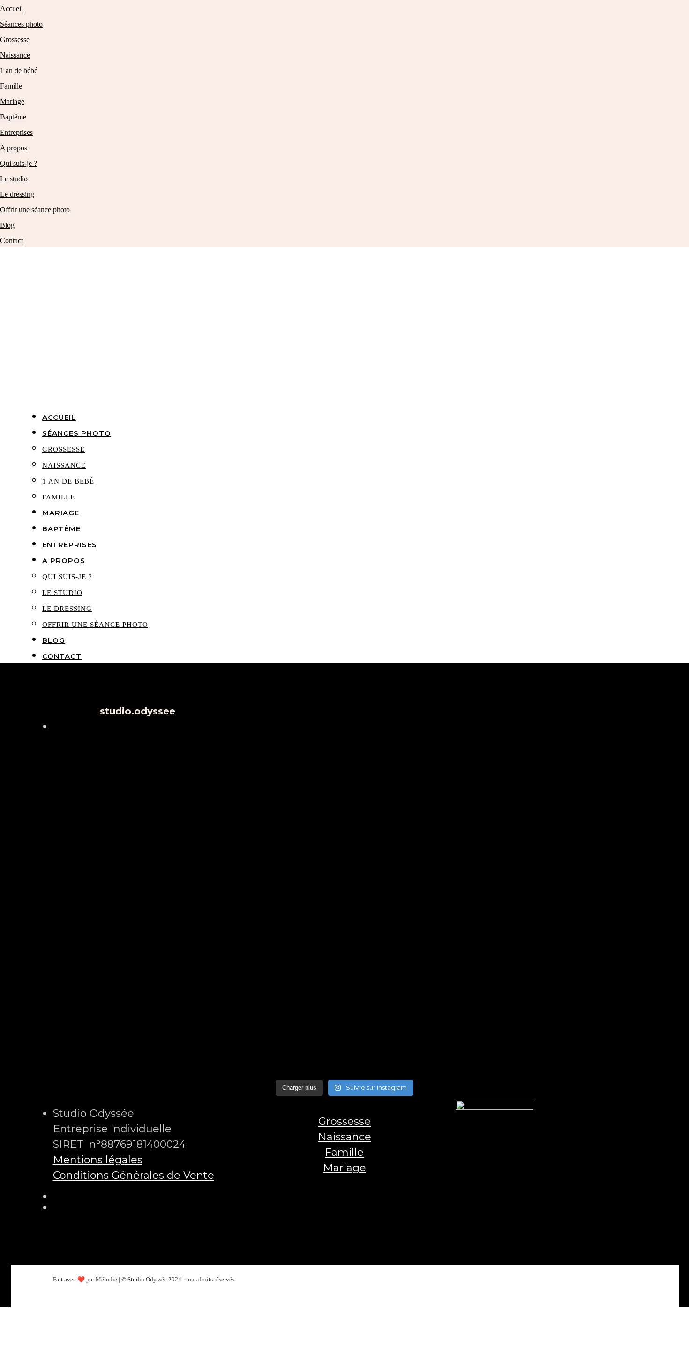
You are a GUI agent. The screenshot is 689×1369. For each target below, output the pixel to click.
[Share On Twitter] (1, 1330)
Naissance (15, 55)
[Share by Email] (1, 1361)
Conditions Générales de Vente (133, 1175)
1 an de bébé (18, 70)
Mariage (12, 101)
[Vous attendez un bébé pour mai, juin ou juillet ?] (540, 1018)
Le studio (14, 179)
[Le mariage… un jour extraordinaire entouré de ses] (148, 794)
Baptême (13, 117)
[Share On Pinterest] (1, 1345)
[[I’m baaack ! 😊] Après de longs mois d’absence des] (344, 1018)
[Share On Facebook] (1, 1315)
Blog (7, 225)
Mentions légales (97, 1159)
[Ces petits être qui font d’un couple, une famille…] (344, 906)
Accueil (11, 9)
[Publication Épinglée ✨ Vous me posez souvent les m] (540, 906)
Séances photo (21, 24)
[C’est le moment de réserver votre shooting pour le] (148, 906)
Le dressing (17, 194)
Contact (11, 241)
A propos (13, 148)
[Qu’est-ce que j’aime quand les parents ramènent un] (344, 794)
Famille (11, 86)
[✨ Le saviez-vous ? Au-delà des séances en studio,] (148, 1018)
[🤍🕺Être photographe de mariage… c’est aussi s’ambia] (540, 794)
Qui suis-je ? (18, 163)
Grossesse (15, 40)
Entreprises (16, 132)
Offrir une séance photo (35, 210)
